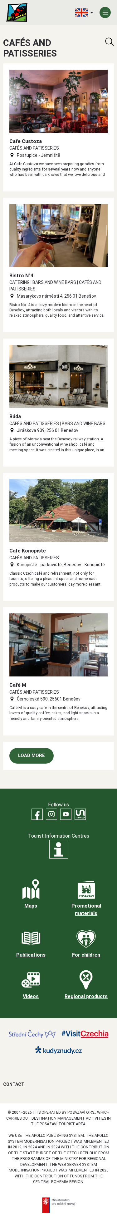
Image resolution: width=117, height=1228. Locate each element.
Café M (17, 685)
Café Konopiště (27, 551)
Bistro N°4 (21, 276)
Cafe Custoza (25, 141)
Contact (13, 1084)
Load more (31, 755)
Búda (15, 416)
